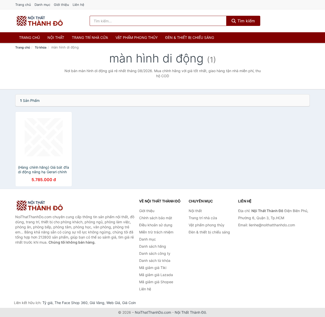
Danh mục (42, 5)
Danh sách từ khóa (154, 260)
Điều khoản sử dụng (155, 225)
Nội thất (55, 37)
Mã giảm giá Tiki (152, 267)
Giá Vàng (97, 302)
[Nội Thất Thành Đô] (40, 205)
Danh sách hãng (152, 246)
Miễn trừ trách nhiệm (156, 232)
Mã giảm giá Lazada (156, 275)
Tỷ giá (47, 302)
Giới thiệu (61, 5)
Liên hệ (78, 5)
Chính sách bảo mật (155, 218)
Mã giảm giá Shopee (156, 282)
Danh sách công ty (154, 253)
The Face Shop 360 (71, 302)
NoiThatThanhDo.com (153, 312)
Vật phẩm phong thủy (137, 37)
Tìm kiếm (245, 20)
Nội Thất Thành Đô (190, 312)
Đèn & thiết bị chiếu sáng (189, 37)
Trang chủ (23, 5)
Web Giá (113, 302)
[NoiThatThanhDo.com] (39, 20)
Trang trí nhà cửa (90, 37)
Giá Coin (129, 302)
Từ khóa (40, 47)
